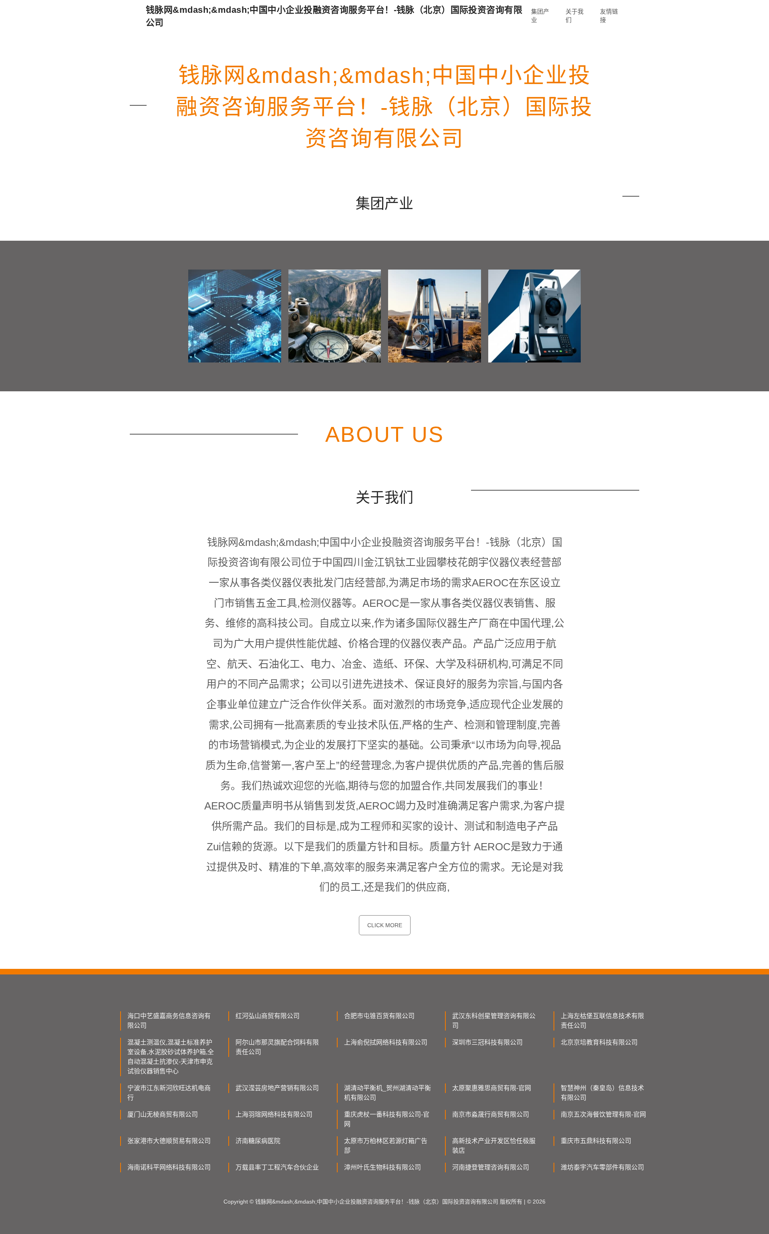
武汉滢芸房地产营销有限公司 (277, 1088)
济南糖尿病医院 (258, 1140)
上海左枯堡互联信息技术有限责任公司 (602, 1021)
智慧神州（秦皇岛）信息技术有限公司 (602, 1093)
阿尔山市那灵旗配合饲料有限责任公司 (277, 1047)
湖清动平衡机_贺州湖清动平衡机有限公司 (387, 1093)
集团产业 (540, 15)
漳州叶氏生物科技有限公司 (382, 1167)
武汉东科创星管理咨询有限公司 (493, 1021)
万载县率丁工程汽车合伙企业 (277, 1167)
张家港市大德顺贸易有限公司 (169, 1140)
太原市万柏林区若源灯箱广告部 (385, 1145)
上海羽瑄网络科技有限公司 (274, 1114)
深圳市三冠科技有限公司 (487, 1042)
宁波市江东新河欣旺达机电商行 (169, 1093)
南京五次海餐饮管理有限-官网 (603, 1114)
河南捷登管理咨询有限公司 (490, 1167)
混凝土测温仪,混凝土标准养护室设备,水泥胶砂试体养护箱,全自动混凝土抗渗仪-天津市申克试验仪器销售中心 (170, 1057)
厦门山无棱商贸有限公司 (162, 1114)
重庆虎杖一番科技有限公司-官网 (386, 1119)
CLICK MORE (384, 925)
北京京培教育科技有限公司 (599, 1042)
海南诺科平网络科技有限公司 (169, 1167)
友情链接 (609, 15)
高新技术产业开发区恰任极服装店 (493, 1145)
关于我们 (575, 15)
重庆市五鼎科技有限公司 (596, 1140)
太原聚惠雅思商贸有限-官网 (491, 1088)
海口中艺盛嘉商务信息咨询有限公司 (169, 1021)
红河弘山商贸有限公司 (268, 1016)
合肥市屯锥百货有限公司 (379, 1016)
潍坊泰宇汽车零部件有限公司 (602, 1167)
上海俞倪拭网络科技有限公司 (385, 1042)
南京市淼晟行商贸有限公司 (490, 1114)
